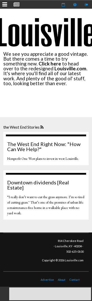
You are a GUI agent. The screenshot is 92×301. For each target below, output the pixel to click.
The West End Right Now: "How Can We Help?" (43, 146)
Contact (74, 279)
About (61, 279)
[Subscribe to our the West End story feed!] (42, 127)
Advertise (47, 279)
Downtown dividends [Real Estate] (38, 185)
